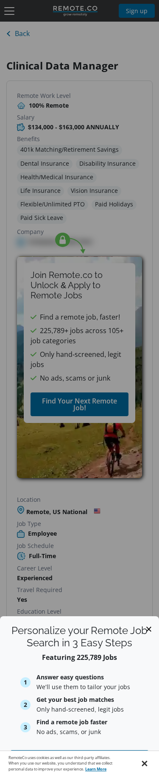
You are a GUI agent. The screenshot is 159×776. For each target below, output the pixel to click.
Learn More (95, 769)
